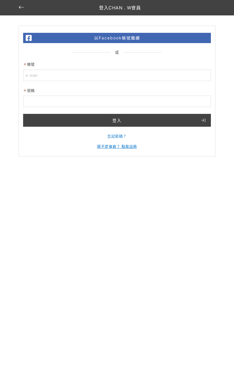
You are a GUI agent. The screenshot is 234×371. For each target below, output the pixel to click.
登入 (117, 120)
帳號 (31, 64)
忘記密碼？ (117, 136)
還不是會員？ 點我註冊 (117, 146)
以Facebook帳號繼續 (117, 37)
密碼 (31, 90)
